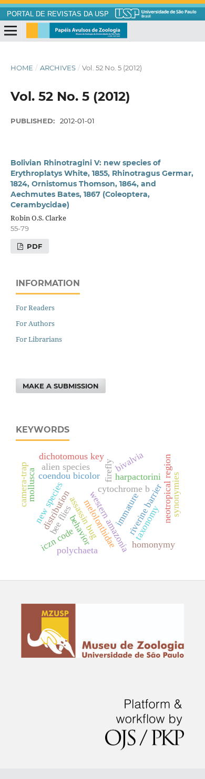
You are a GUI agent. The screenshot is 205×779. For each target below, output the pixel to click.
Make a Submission (61, 386)
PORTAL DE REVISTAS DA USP (58, 14)
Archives (58, 68)
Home (22, 68)
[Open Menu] (10, 30)
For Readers (35, 307)
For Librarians (39, 339)
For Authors (35, 323)
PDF (33, 246)
